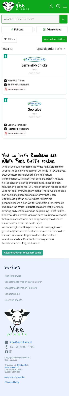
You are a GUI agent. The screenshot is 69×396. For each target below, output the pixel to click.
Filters (11, 39)
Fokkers (18, 29)
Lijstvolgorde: (45, 49)
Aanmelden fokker (54, 39)
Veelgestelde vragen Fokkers (21, 288)
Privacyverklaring (12, 382)
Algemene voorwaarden (15, 377)
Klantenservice (13, 275)
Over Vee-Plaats (13, 300)
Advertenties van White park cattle (22, 252)
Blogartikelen (12, 294)
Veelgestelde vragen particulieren (23, 282)
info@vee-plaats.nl (21, 342)
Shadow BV (22, 365)
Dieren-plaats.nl (12, 367)
